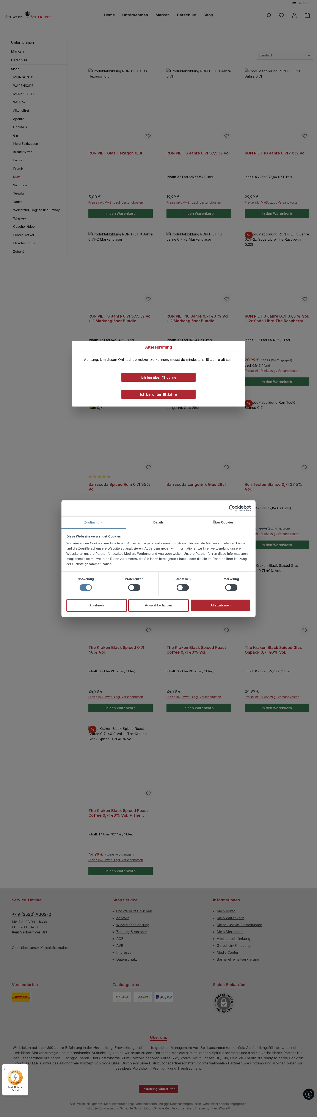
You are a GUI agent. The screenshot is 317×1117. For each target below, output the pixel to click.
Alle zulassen (220, 605)
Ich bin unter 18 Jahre (158, 394)
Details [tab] (158, 522)
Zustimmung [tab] (94, 522)
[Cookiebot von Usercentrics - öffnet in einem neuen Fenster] (232, 508)
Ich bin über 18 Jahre (158, 377)
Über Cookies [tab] (223, 522)
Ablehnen (96, 605)
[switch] (134, 587)
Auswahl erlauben (158, 605)
